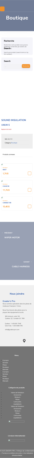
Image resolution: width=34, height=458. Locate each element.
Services (5, 363)
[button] (29, 173)
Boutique (14, 143)
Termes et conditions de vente (12, 453)
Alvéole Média (17, 455)
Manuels (5, 369)
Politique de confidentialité (25, 451)
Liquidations (17, 404)
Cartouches (17, 402)
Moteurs (17, 397)
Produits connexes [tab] (9, 154)
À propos (6, 360)
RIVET (4, 170)
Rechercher (26, 66)
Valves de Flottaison (17, 393)
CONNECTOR (7, 203)
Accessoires (17, 395)
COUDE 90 (6, 186)
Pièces (5, 365)
